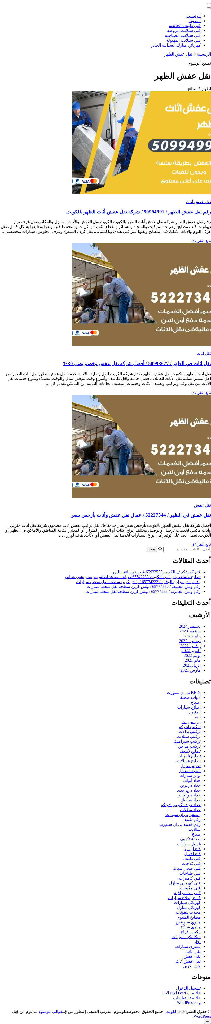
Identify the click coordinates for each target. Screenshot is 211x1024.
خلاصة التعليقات (187, 998)
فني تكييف (192, 858)
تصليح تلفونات (189, 756)
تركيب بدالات (190, 731)
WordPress (202, 1016)
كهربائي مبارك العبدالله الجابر (176, 45)
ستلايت (194, 829)
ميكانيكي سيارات (186, 937)
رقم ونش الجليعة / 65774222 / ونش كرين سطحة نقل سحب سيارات (143, 586)
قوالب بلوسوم (50, 1011)
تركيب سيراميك (187, 741)
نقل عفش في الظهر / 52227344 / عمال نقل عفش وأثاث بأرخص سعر (141, 515)
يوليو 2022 (192, 655)
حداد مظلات (190, 810)
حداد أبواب (192, 780)
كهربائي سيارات (187, 902)
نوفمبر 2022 (190, 646)
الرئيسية (194, 16)
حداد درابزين (190, 785)
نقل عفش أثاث (198, 202)
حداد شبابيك (191, 800)
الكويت (171, 1011)
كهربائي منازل (189, 907)
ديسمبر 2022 (190, 641)
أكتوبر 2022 (191, 650)
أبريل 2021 (192, 665)
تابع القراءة (201, 240)
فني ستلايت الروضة (184, 30)
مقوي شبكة (191, 927)
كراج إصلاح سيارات (184, 897)
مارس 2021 (191, 670)
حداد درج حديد (189, 790)
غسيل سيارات (189, 844)
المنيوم (195, 712)
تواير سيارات (190, 775)
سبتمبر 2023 (190, 631)
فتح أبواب (193, 849)
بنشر (196, 717)
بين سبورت (191, 722)
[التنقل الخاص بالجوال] (209, 3)
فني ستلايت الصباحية (183, 35)
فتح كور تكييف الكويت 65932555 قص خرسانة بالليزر (156, 572)
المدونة (195, 21)
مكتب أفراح (191, 932)
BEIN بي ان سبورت (184, 692)
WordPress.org (189, 1002)
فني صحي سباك (187, 868)
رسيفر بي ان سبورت (183, 814)
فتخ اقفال (192, 853)
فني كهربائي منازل (185, 883)
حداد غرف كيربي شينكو (181, 805)
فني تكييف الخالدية (185, 25)
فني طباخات (190, 873)
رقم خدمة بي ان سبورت (180, 824)
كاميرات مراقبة (187, 893)
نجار (197, 941)
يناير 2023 (192, 636)
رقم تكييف (191, 819)
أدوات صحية (190, 697)
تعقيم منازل (190, 766)
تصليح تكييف (190, 751)
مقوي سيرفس (188, 922)
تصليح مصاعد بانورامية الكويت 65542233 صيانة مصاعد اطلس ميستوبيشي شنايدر (132, 577)
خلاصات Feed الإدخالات (181, 993)
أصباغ (196, 702)
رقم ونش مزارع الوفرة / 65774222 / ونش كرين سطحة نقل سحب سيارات (138, 581)
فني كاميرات (190, 878)
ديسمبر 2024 (190, 626)
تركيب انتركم (189, 726)
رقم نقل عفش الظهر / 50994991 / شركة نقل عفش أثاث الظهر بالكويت (138, 211)
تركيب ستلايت (189, 736)
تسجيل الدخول (188, 988)
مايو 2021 (193, 660)
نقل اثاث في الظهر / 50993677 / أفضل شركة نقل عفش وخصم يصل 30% (137, 363)
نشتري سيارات (188, 946)
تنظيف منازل (189, 770)
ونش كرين (192, 966)
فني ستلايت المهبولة (183, 40)
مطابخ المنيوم (189, 917)
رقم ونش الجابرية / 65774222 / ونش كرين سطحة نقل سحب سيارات (143, 591)
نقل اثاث (204, 353)
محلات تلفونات (188, 912)
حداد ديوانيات (190, 795)
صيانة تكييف (190, 839)
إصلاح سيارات (189, 707)
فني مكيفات (190, 888)
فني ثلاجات (191, 863)
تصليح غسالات (189, 761)
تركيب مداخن (189, 746)
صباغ (196, 834)
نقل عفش (202, 505)
